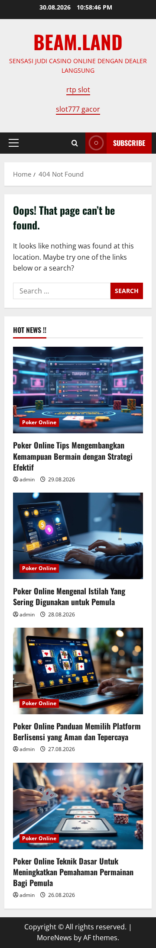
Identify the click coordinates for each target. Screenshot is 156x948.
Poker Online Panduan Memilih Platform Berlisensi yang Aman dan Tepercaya (77, 731)
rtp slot (78, 89)
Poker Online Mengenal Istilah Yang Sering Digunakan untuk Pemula (69, 596)
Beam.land (78, 42)
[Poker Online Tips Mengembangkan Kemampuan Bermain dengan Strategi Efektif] (78, 390)
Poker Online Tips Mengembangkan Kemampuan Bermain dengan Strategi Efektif (73, 455)
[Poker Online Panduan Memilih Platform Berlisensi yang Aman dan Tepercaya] (78, 671)
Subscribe (129, 143)
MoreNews (54, 937)
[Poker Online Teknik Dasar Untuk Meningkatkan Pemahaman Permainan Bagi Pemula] (78, 806)
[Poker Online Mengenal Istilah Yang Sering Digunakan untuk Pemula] (78, 536)
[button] (13, 143)
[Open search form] (75, 143)
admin (27, 479)
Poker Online (39, 422)
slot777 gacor (78, 109)
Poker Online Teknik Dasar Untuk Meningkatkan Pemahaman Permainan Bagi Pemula (73, 871)
